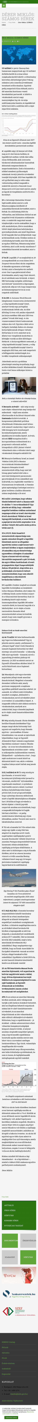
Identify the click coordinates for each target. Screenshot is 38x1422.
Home (4, 22)
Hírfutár (9, 1215)
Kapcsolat (6, 1374)
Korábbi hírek (11, 1220)
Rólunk (5, 1347)
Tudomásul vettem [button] (11, 1417)
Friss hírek (12, 22)
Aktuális (9, 1205)
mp (15, 41)
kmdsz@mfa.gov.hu (19, 1394)
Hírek (4, 1358)
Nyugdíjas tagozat (13, 1225)
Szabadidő (6, 1368)
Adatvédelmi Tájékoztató (12, 1401)
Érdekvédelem (8, 1363)
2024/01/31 (7, 41)
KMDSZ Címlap (8, 1342)
